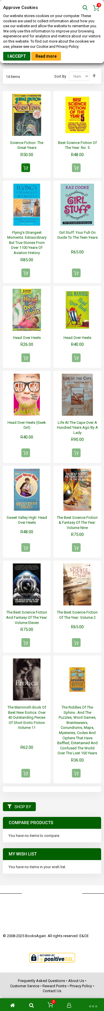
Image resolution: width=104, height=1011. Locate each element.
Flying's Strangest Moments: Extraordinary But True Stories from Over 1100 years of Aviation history (27, 242)
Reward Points (54, 986)
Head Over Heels (27, 337)
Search (85, 8)
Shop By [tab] (22, 806)
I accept (17, 56)
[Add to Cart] (25, 167)
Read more (46, 56)
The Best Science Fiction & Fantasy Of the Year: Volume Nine (77, 522)
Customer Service (24, 986)
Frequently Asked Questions (41, 981)
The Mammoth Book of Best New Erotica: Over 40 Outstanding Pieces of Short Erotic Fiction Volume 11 (27, 717)
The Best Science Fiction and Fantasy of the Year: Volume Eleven (27, 617)
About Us (76, 981)
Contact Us (52, 991)
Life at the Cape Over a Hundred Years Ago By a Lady (77, 427)
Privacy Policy (81, 986)
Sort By (60, 76)
